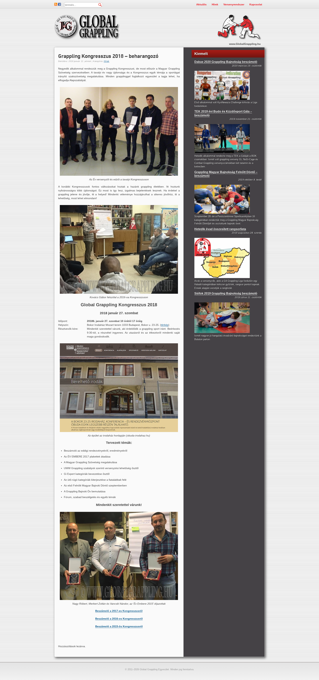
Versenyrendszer (233, 4)
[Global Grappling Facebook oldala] (59, 4)
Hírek (215, 4)
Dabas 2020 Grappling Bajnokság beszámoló (225, 61)
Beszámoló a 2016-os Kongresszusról (119, 618)
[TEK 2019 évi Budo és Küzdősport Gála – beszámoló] (222, 152)
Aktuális (201, 4)
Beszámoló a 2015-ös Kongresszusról (119, 626)
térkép (164, 324)
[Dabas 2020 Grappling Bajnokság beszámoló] (222, 99)
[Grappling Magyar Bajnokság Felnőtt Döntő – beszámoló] (222, 212)
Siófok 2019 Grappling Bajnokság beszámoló (225, 293)
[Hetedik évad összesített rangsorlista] (222, 277)
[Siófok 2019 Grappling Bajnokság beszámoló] (222, 332)
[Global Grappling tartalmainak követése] (55, 4)
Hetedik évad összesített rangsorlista (220, 229)
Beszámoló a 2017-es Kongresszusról (119, 610)
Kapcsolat (255, 4)
